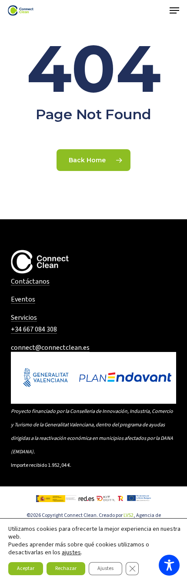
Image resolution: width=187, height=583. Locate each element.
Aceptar (25, 568)
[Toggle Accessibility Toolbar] (169, 565)
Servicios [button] (24, 318)
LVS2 (129, 515)
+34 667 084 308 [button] (34, 330)
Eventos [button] (23, 300)
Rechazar (66, 568)
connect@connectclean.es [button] (50, 348)
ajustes (71, 552)
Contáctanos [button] (30, 282)
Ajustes (105, 568)
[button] (174, 10)
